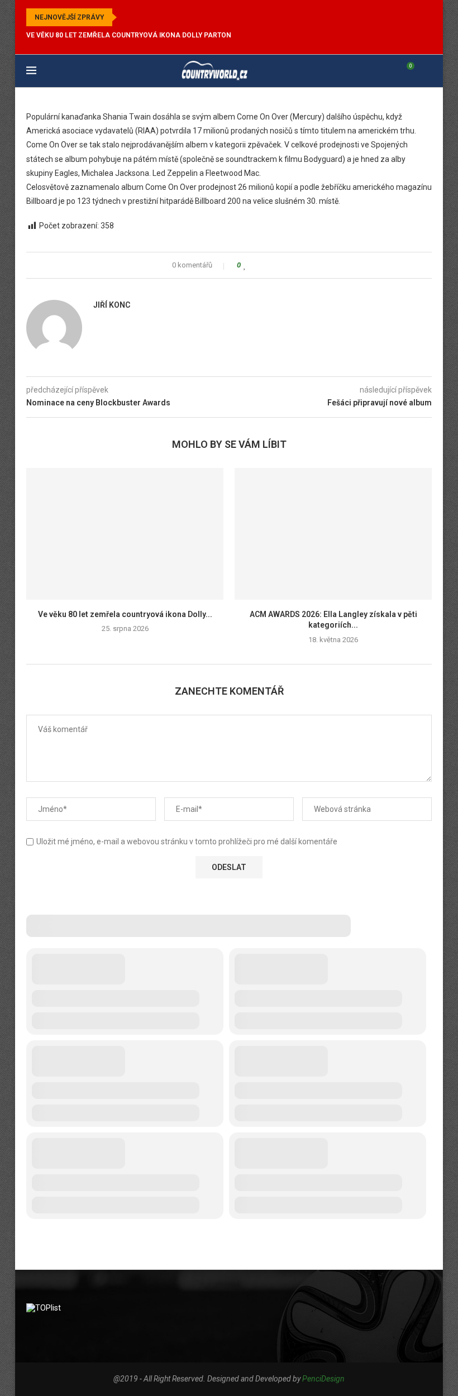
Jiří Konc (111, 304)
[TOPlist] (43, 1307)
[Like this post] (245, 265)
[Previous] (127, 17)
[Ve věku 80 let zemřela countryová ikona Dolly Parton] (124, 533)
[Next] (141, 17)
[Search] (426, 71)
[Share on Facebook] (255, 265)
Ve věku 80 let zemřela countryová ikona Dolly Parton (128, 35)
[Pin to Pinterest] (277, 265)
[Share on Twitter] (266, 265)
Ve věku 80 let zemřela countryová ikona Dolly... (125, 614)
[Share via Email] (287, 265)
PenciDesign (323, 1378)
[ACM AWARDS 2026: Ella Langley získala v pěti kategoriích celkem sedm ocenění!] (333, 533)
